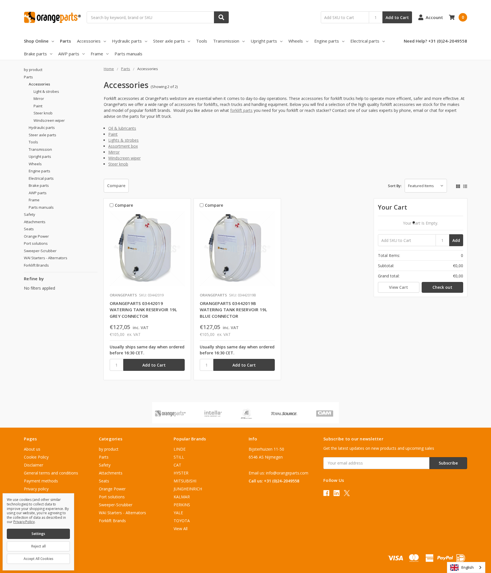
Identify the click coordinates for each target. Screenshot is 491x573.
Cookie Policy (36, 457)
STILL (179, 457)
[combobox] (466, 567)
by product (33, 69)
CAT (177, 465)
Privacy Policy (24, 521)
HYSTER (181, 473)
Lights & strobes (123, 140)
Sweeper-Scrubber (40, 250)
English (467, 567)
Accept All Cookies (38, 558)
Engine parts (326, 41)
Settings (38, 533)
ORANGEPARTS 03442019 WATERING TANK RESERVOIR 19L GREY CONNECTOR (143, 309)
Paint (113, 134)
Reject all (38, 546)
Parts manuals (128, 54)
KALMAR (182, 496)
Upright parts (264, 41)
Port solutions (36, 243)
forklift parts (241, 110)
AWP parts (68, 54)
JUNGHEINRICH (188, 489)
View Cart (398, 287)
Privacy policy (36, 489)
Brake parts (35, 54)
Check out (442, 287)
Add (456, 240)
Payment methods (41, 481)
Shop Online (36, 41)
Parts (65, 41)
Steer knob (118, 164)
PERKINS (182, 504)
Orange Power (36, 236)
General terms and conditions (51, 473)
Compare (116, 185)
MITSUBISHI (185, 481)
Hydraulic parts (127, 41)
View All (181, 528)
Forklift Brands (36, 265)
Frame (97, 54)
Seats (29, 228)
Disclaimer (33, 465)
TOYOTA (182, 520)
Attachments (34, 221)
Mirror (114, 152)
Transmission (226, 41)
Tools (201, 41)
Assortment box (123, 146)
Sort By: (394, 185)
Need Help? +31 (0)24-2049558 (435, 41)
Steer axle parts (169, 41)
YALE (178, 512)
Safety (29, 214)
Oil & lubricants (122, 128)
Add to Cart (397, 17)
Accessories (89, 41)
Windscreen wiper (124, 158)
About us (32, 449)
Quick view (147, 250)
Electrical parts (364, 41)
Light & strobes (46, 91)
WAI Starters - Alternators (45, 257)
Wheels (295, 41)
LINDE (180, 449)
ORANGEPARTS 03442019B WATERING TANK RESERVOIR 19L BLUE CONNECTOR (233, 309)
